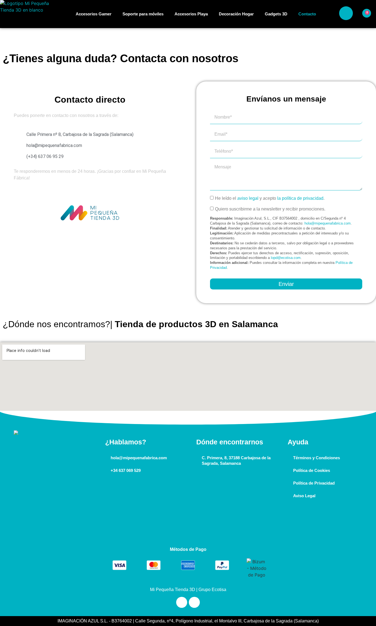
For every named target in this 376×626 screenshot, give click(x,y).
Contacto (307, 14)
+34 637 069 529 (126, 470)
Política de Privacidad (314, 483)
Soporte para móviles (143, 14)
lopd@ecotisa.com (286, 258)
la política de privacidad (300, 198)
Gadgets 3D (276, 14)
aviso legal (247, 198)
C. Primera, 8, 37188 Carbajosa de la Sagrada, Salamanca (236, 460)
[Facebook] (194, 602)
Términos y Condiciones (316, 457)
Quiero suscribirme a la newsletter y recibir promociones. (270, 209)
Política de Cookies (311, 470)
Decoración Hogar (236, 14)
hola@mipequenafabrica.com (327, 223)
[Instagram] (181, 602)
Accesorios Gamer (93, 14)
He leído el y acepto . (270, 198)
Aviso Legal (304, 495)
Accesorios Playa (191, 14)
